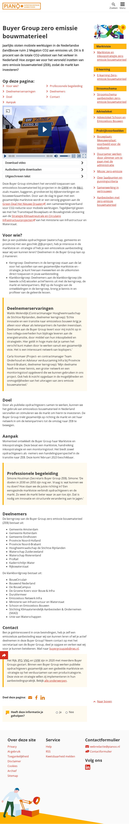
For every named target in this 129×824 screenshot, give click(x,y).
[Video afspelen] (45, 129)
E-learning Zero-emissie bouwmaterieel (111, 77)
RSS (48, 751)
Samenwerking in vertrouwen (108, 189)
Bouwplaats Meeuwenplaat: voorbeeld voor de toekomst (108, 142)
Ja (60, 712)
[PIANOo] (22, 8)
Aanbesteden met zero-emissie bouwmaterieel (108, 201)
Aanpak (11, 102)
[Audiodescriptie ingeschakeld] (79, 156)
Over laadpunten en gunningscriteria (109, 179)
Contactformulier (100, 751)
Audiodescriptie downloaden (23, 169)
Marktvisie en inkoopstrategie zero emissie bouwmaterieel (111, 56)
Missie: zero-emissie (109, 171)
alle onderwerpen (55, 681)
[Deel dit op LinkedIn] (42, 697)
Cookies (12, 766)
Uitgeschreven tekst (17, 176)
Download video (15, 163)
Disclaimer (14, 761)
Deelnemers (57, 91)
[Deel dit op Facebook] (36, 697)
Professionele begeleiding (66, 86)
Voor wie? (12, 86)
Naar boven (104, 701)
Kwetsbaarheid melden (60, 756)
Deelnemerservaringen (20, 91)
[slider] (30, 156)
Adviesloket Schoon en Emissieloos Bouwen (111, 119)
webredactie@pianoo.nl (104, 746)
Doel (9, 97)
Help (49, 746)
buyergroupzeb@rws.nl (64, 648)
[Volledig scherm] (84, 156)
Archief (12, 771)
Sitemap (13, 776)
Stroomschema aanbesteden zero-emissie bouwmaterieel (111, 98)
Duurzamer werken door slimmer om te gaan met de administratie (109, 159)
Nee (71, 712)
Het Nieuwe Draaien (23, 204)
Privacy (12, 746)
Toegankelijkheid (18, 756)
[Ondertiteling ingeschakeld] (73, 156)
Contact (55, 97)
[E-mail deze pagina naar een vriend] (30, 697)
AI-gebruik (14, 751)
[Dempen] (56, 156)
